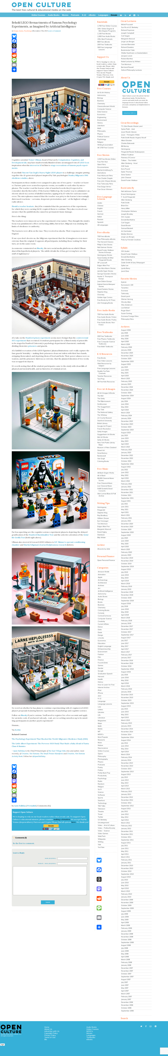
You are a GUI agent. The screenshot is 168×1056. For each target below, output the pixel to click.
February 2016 (126, 689)
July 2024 (124, 401)
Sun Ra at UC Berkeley (129, 27)
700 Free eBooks (103, 236)
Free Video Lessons (104, 361)
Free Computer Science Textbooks (106, 343)
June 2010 (125, 883)
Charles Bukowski (127, 143)
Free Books (101, 358)
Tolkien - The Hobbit (128, 160)
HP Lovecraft (102, 263)
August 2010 (126, 877)
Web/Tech (101, 836)
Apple (100, 577)
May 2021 (124, 509)
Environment (102, 120)
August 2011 (126, 843)
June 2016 (125, 678)
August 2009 (126, 911)
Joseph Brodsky (127, 214)
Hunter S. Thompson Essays (105, 277)
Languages (90, 1035)
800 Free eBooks (103, 42)
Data (100, 630)
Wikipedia (101, 839)
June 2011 (125, 848)
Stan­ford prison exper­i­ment (38, 338)
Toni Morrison (102, 524)
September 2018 (127, 601)
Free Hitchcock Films (105, 176)
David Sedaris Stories (105, 289)
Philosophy (101, 131)
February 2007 (126, 997)
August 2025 (126, 364)
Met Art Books (102, 437)
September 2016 (127, 669)
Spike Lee (124, 265)
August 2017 (126, 638)
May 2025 (124, 373)
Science (101, 792)
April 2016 (125, 683)
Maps (100, 723)
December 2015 (127, 695)
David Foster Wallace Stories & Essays (105, 251)
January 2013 (126, 794)
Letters (100, 710)
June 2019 (125, 575)
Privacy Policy (50, 1035)
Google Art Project (104, 426)
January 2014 (126, 760)
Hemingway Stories (104, 255)
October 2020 (126, 529)
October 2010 (126, 871)
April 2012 (125, 820)
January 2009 (126, 931)
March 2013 (125, 789)
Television (101, 809)
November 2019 (127, 561)
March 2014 (125, 754)
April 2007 (125, 991)
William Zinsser (103, 518)
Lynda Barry (125, 268)
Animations (101, 173)
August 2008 (126, 945)
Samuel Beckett (127, 228)
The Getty (101, 398)
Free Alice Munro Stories (106, 268)
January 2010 (126, 897)
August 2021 (126, 501)
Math (99, 128)
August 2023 (126, 433)
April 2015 (125, 717)
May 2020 (124, 544)
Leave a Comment (54, 31)
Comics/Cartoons (104, 616)
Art (99, 588)
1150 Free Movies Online (106, 159)
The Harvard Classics (105, 242)
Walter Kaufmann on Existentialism (134, 53)
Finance (101, 660)
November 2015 (127, 697)
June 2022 (125, 472)
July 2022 (124, 470)
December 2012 (127, 797)
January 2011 (126, 863)
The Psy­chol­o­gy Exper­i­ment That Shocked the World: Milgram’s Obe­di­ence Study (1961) (50, 739)
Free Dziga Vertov (104, 187)
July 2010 (124, 880)
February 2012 (126, 826)
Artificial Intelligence (105, 591)
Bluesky (40, 248)
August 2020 (126, 535)
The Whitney (102, 415)
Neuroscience (103, 748)
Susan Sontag (126, 313)
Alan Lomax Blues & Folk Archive (106, 495)
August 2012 (126, 809)
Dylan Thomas (126, 172)
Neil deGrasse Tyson (128, 191)
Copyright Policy (51, 1033)
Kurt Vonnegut (102, 521)
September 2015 (127, 703)
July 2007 (124, 982)
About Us (48, 1029)
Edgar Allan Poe (103, 265)
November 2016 (127, 663)
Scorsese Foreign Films (130, 316)
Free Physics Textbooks (106, 339)
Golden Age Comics (104, 297)
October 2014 (126, 734)
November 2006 (127, 1005)
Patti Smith (125, 203)
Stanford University (104, 421)
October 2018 (126, 598)
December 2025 (127, 353)
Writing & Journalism (105, 145)
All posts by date (103, 549)
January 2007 (126, 999)
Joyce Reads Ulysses (129, 132)
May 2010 (124, 885)
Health (100, 679)
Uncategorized (103, 823)
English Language (104, 646)
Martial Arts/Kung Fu (105, 170)
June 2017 (125, 643)
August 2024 (126, 398)
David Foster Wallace (129, 180)
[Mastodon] (51, 50)
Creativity (101, 621)
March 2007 (125, 994)
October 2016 (126, 666)
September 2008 (127, 942)
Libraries (101, 712)
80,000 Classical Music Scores (105, 479)
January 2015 (126, 726)
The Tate (100, 410)
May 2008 (124, 954)
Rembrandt (101, 456)
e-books (101, 638)
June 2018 (125, 609)
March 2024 (125, 413)
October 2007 (126, 974)
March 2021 (125, 515)
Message (41, 863)
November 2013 (127, 766)
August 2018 (126, 603)
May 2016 (124, 680)
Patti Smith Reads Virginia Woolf (133, 138)
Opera (100, 754)
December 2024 (127, 387)
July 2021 (124, 504)
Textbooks (90, 1037)
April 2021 (125, 512)
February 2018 (126, 621)
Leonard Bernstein (128, 44)
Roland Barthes (127, 59)
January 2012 (126, 828)
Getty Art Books (103, 440)
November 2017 (127, 629)
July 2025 (124, 367)
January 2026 (126, 350)
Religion (100, 142)
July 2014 (124, 743)
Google (100, 671)
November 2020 (127, 527)
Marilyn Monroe (127, 234)
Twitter (100, 817)
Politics (100, 770)
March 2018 (125, 618)
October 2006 (126, 1008)
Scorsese (124, 291)
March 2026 (125, 344)
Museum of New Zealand (106, 447)
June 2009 (125, 917)
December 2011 (127, 831)
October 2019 (126, 564)
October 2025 (126, 359)
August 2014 (126, 740)
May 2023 (124, 441)
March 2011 (125, 857)
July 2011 (124, 846)
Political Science (103, 137)
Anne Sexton (126, 175)
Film (99, 657)
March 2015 (125, 720)
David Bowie (126, 225)
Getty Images (102, 432)
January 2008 (126, 965)
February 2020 (126, 552)
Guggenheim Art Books (106, 434)
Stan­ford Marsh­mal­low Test (41, 535)
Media (100, 729)
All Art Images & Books (106, 393)
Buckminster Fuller (128, 50)
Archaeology (102, 580)
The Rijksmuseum (104, 401)
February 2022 (126, 484)
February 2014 (126, 757)
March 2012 (125, 823)
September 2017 (127, 635)
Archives (101, 585)
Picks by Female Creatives (131, 240)
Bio (45, 1039)
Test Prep (101, 379)
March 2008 (125, 959)
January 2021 (126, 521)
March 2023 (125, 447)
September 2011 (127, 840)
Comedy (101, 613)
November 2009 (127, 903)
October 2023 (126, 427)
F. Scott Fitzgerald (128, 197)
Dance (100, 627)
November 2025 (127, 356)
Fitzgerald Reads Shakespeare (132, 152)
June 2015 (125, 712)
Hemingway (101, 507)
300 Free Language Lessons (104, 48)
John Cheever (126, 177)
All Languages (102, 225)
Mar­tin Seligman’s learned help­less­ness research (45, 545)
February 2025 (126, 381)
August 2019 (126, 569)
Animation (102, 575)
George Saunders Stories (106, 274)
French (99, 211)
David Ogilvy (102, 532)
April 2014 (125, 752)
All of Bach (101, 476)
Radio (100, 781)
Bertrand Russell (127, 67)
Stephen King (102, 292)
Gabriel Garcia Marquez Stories (106, 285)
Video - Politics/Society (106, 828)
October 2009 (126, 905)
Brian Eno (124, 206)
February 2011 (126, 860)
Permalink (31, 806)
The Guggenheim (103, 407)
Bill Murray (125, 146)
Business (100, 101)
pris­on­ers (32, 346)
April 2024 (125, 410)
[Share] (51, 69)
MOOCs (101, 734)
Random (101, 784)
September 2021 (127, 498)
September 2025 (127, 361)
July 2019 (124, 572)
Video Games (103, 833)
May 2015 (124, 715)
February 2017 (126, 655)
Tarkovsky (125, 293)
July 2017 (124, 640)
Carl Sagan (125, 36)
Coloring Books (103, 461)
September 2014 (127, 737)
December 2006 (127, 1002)
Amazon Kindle (103, 572)
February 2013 (126, 791)
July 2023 (124, 435)
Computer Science (104, 109)
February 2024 (126, 415)
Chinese (100, 206)
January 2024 (126, 418)
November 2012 (127, 800)
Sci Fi (100, 789)
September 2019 (127, 566)
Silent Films (101, 164)
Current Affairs (103, 624)
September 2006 (127, 1011)
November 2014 (127, 732)
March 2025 (125, 378)
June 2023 (125, 438)
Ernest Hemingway (128, 194)
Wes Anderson (126, 305)
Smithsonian (102, 404)
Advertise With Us (130, 113)
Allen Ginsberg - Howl (129, 163)
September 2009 (127, 908)
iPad (99, 690)
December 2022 (127, 455)
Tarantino (124, 288)
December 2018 (127, 592)
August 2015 (126, 706)
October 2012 (126, 803)
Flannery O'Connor (128, 158)
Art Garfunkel (126, 231)
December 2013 (127, 763)
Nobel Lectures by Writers (130, 61)
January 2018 (126, 623)
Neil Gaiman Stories (104, 247)
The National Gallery (105, 412)
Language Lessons (105, 704)
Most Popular (103, 737)
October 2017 (126, 632)
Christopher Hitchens (129, 211)
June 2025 (125, 370)
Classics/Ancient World (106, 106)
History (100, 123)
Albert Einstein (126, 140)
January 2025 (126, 384)
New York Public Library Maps (106, 444)
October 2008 (126, 940)
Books (100, 602)
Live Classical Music (104, 486)
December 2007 (127, 968)
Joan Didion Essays (104, 281)
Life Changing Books (105, 303)
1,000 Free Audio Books (106, 36)
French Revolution (104, 429)
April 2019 (125, 581)
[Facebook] (51, 41)
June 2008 (125, 951)
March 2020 (125, 549)
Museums (101, 740)
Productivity (102, 776)
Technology (102, 803)
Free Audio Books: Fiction (106, 317)
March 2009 (125, 925)
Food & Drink (103, 663)
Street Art (101, 450)
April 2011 (125, 854)
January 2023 (126, 452)
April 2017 (125, 649)
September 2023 (127, 430)
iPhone (100, 693)
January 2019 (126, 589)
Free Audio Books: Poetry (106, 320)
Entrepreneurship (104, 649)
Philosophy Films (127, 319)
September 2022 (127, 464)
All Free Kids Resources (106, 382)
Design (100, 635)
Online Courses (103, 751)
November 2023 (127, 424)
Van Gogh (101, 459)
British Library (102, 423)
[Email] (51, 64)
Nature (100, 745)
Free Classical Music (104, 483)
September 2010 (127, 874)
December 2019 (127, 558)
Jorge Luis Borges (127, 42)
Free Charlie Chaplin (105, 178)
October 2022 (126, 461)
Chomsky (100, 295)
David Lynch (125, 296)
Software (101, 795)
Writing (100, 842)
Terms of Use (49, 1037)
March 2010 (125, 891)
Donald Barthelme (128, 220)
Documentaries (103, 167)
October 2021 (126, 495)
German (100, 214)
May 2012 (124, 817)
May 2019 (124, 578)
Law (99, 707)
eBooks (89, 1039)
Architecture (102, 583)
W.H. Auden (125, 217)
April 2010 (125, 888)
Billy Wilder (101, 537)
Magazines (102, 721)
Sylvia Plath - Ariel (128, 129)
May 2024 (124, 407)
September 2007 (127, 977)
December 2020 (127, 524)
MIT (99, 732)
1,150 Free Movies (104, 34)
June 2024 (125, 404)
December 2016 (127, 660)
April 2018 (125, 615)
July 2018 (124, 606)
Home (46, 1027)
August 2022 (126, 467)
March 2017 (125, 652)
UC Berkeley (102, 820)
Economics (101, 114)
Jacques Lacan (126, 56)
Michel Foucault (127, 24)
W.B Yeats (125, 166)
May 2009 (124, 920)
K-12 (99, 698)
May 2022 (124, 475)
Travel (100, 814)
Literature (101, 126)
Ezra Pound (125, 169)
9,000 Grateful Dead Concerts (104, 490)
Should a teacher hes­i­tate (23, 206)
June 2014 (125, 746)
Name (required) (50, 858)
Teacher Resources (104, 376)
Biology (100, 98)
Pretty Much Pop (104, 773)
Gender (100, 668)
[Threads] (51, 45)
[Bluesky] (51, 36)
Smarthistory (102, 453)
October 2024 (126, 393)
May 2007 (124, 988)
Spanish (100, 222)
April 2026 (125, 341)
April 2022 (125, 478)
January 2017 (126, 658)
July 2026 (124, 333)
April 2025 (125, 376)
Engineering (101, 117)
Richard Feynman (127, 30)
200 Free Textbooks (104, 45)
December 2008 (127, 934)
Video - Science (104, 831)
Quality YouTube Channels (103, 372)
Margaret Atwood (104, 529)
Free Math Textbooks (105, 347)
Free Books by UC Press (106, 300)
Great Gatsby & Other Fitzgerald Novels (105, 259)
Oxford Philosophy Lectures (131, 70)
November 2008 (127, 937)
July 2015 (124, 709)
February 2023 (126, 450)
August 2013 (126, 774)
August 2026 (126, 330)
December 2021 (127, 490)
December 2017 (127, 626)
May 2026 (124, 339)
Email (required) (50, 863)
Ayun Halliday (20, 806)
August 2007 (126, 979)
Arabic (99, 203)
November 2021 (127, 492)
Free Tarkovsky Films (105, 184)
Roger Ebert (125, 311)
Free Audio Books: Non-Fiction (106, 324)
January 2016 (126, 692)
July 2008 (124, 948)
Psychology (28, 31)
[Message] (51, 60)
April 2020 (125, 546)
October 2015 (126, 700)
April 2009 (125, 922)
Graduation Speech (105, 674)
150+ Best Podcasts (104, 39)
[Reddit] (51, 55)
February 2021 (126, 518)
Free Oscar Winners (104, 189)
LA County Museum (104, 418)
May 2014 (124, 749)
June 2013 (125, 780)
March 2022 (125, 481)
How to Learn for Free (106, 685)
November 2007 (127, 971)
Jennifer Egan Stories (105, 271)
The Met (100, 396)
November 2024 (127, 390)
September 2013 (127, 771)
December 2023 (127, 421)
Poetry (100, 767)
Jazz (99, 696)
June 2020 (125, 541)
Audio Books (102, 597)
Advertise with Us (51, 1031)
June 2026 (125, 336)
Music (100, 743)
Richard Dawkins (127, 47)
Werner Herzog (127, 299)
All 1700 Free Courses (105, 148)
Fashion (101, 654)
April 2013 (125, 786)
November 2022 (127, 458)
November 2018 (127, 595)
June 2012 (125, 814)
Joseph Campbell (127, 33)
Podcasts (101, 765)
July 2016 (124, 675)
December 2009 (127, 900)
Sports (100, 798)
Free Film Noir (102, 162)
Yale (99, 845)
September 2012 (127, 806)
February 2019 (126, 586)
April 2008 (125, 957)
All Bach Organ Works (105, 473)
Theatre (101, 811)
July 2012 (124, 811)
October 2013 (126, 769)
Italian (99, 217)
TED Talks (101, 806)
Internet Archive (103, 687)
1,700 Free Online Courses (107, 26)
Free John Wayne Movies (106, 181)
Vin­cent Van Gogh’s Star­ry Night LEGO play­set (42, 172)
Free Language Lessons (106, 368)
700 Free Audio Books (105, 314)
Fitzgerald (101, 510)
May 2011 (124, 851)
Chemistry (101, 104)
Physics (100, 134)
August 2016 (126, 672)
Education (101, 643)
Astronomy (101, 95)
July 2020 (124, 538)
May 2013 (124, 783)
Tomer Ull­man (35, 160)
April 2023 (125, 444)
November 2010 (127, 868)
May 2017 (124, 646)
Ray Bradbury (102, 515)
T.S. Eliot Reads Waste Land (131, 126)
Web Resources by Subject (104, 365)
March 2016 (125, 686)
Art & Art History (103, 92)
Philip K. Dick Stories (104, 245)
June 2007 (125, 985)
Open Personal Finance (106, 560)
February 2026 (126, 347)
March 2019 (125, 584)
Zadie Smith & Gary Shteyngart (133, 263)
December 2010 (127, 865)
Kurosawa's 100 (127, 285)
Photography (103, 759)
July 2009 (124, 914)
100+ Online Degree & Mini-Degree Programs (106, 30)
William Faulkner (127, 155)
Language (101, 701)
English (100, 208)
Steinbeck (101, 535)
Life (99, 715)
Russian (100, 219)
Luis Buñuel (125, 308)
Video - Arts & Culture (106, 825)
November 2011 (127, 834)
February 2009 (126, 928)
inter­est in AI (35, 165)
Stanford (101, 800)
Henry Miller (125, 208)
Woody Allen (126, 302)
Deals (100, 632)
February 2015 (126, 723)
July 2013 (124, 777)
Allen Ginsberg (126, 200)
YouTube (101, 847)
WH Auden (125, 251)
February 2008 (126, 962)
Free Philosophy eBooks (106, 239)
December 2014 (127, 729)
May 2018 (124, 612)
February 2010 (126, 894)
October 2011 (126, 837)
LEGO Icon (84, 162)
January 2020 (126, 555)
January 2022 (126, 487)
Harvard (101, 676)
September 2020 (127, 532)
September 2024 (127, 396)
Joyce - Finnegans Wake (130, 135)
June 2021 (125, 507)
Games (21, 31)
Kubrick (123, 282)
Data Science (102, 112)
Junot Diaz (125, 271)
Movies (89, 1033)
